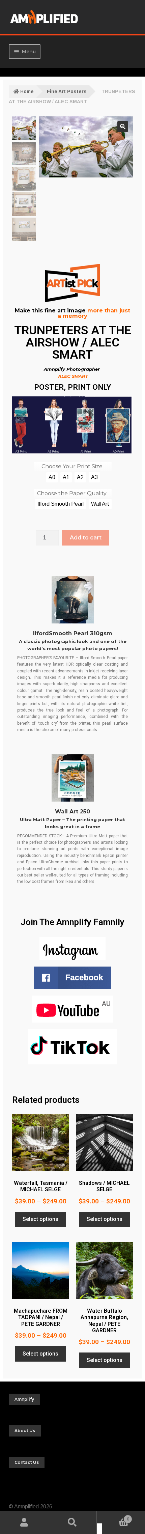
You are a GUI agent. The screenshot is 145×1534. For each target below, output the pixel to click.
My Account (24, 1522)
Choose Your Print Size (72, 466)
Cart (115, 1517)
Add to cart (86, 537)
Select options (40, 1219)
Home (27, 91)
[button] (122, 126)
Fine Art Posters (67, 91)
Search (72, 1522)
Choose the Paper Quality (72, 493)
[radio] (52, 477)
